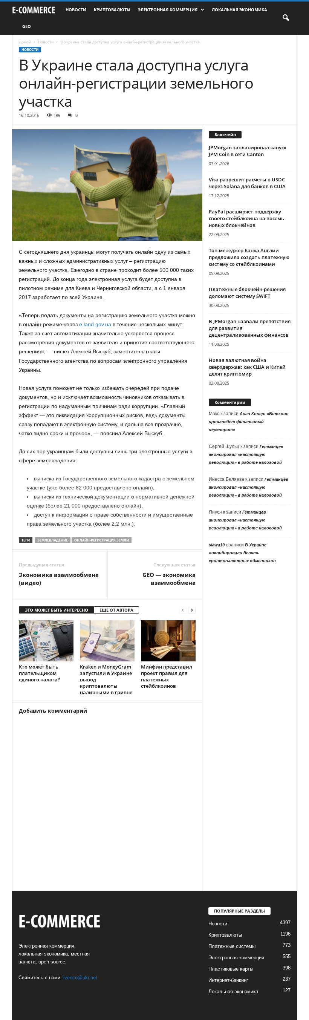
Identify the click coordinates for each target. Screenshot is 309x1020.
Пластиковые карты (230, 969)
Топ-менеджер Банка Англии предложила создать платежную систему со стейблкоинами (249, 257)
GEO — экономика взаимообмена (169, 578)
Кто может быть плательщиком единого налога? (39, 673)
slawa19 (217, 545)
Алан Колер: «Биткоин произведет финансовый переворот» (249, 421)
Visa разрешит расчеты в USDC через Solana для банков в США (247, 183)
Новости (76, 9)
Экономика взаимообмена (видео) (59, 578)
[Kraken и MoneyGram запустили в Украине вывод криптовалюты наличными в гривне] (107, 640)
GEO (26, 26)
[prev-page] (183, 610)
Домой (25, 41)
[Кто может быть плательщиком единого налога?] (46, 640)
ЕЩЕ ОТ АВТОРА (116, 610)
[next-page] (192, 610)
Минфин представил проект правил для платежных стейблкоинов (166, 676)
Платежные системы (231, 946)
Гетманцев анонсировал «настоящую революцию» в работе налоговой (246, 454)
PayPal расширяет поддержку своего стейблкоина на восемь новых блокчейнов (246, 218)
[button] (285, 18)
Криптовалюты (112, 9)
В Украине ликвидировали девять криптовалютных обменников (242, 553)
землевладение (52, 540)
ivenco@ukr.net (80, 977)
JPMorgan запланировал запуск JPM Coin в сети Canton (247, 151)
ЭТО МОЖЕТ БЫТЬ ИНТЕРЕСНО (56, 610)
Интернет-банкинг (228, 980)
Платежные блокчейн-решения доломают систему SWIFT (247, 292)
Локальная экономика (239, 9)
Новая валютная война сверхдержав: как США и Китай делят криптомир (247, 367)
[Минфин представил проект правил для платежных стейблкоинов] (168, 640)
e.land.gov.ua (95, 324)
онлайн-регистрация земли (101, 540)
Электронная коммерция (167, 9)
